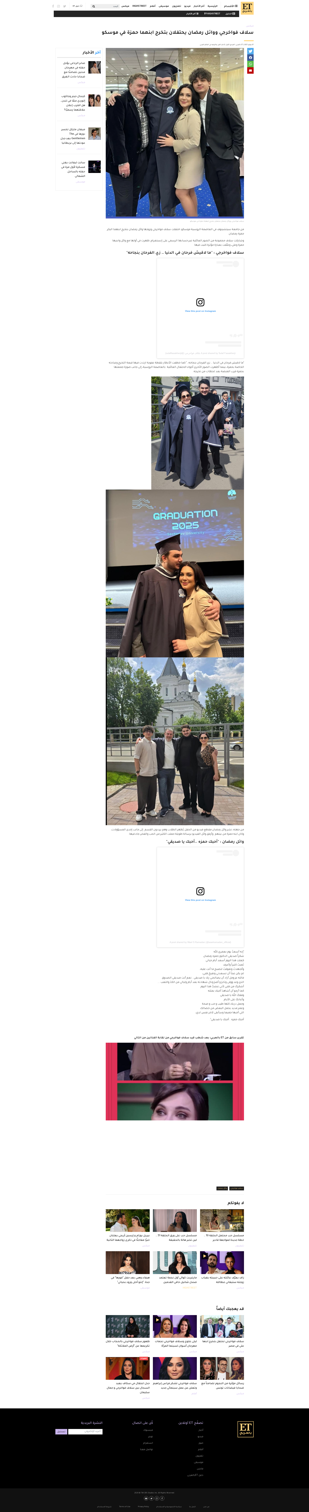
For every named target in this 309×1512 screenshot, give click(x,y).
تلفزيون (176, 6)
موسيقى (164, 6)
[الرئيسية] (246, 8)
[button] (250, 51)
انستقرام (148, 1443)
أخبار (201, 1430)
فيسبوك (148, 1430)
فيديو (187, 6)
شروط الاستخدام (104, 1507)
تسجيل (61, 1432)
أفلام (152, 6)
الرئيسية (212, 6)
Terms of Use (124, 1507)
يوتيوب (146, 1498)
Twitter (64, 6)
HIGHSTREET (139, 6)
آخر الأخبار (199, 6)
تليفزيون (239, 1246)
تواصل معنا (146, 1449)
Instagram (58, 6)
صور (201, 1443)
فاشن (200, 1469)
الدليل (228, 14)
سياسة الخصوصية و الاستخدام (169, 1507)
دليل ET (76, 6)
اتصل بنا (192, 1507)
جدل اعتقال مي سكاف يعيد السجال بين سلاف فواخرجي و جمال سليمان (128, 1388)
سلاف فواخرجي (236, 1188)
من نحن (206, 1507)
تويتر (150, 1437)
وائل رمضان (222, 1188)
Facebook (53, 6)
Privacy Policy (143, 1507)
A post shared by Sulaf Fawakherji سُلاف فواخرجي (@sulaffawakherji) (200, 353)
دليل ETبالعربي (195, 1475)
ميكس (125, 6)
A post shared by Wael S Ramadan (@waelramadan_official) (200, 942)
